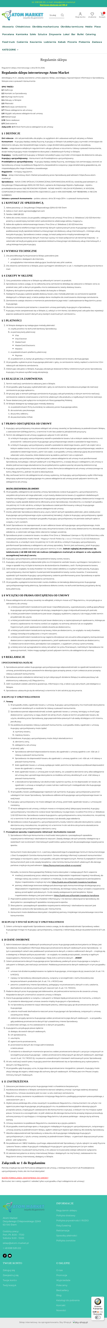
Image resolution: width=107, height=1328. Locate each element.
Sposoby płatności (66, 1235)
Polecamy (61, 1285)
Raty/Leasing (63, 1225)
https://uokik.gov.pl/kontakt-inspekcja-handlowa (74, 882)
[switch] (98, 1317)
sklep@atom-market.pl (16, 1243)
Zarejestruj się (11, 1275)
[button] (10, 49)
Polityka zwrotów (66, 1240)
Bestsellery (62, 1290)
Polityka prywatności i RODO (72, 1220)
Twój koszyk (9, 1285)
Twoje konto (10, 1280)
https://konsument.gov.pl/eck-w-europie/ (62, 865)
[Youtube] (10, 1256)
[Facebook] (5, 1256)
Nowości (61, 1310)
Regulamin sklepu (66, 1210)
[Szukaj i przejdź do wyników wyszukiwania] (62, 15)
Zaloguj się (9, 1270)
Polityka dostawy (66, 1215)
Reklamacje (63, 1230)
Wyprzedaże (63, 1280)
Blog (59, 1295)
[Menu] (102, 1298)
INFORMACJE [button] (65, 1203)
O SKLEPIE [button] (63, 1263)
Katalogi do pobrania (68, 1300)
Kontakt (60, 1305)
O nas (59, 1270)
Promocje (61, 1275)
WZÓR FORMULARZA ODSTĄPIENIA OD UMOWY (25, 1178)
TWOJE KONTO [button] (12, 1263)
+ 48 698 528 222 (12, 1248)
